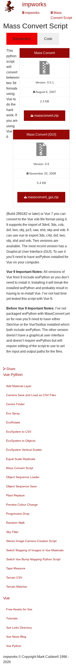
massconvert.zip (46, 115)
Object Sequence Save (21, 486)
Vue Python (13, 375)
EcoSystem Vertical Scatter (24, 449)
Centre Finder (15, 404)
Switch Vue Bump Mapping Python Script (33, 559)
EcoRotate (13, 422)
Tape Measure (15, 568)
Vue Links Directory (19, 627)
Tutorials (12, 618)
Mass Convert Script (19, 468)
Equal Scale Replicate (20, 459)
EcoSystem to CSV (18, 431)
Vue (6, 598)
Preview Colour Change (22, 504)
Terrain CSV (14, 577)
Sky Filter (12, 532)
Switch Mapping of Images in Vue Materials (35, 550)
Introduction (22, 39)
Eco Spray (13, 413)
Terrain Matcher (16, 586)
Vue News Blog (16, 636)
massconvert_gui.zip (43, 197)
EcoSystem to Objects (20, 440)
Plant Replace (15, 495)
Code (48, 39)
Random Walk (15, 522)
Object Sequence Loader (22, 477)
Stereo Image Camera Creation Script (31, 541)
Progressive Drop (17, 513)
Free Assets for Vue (19, 609)
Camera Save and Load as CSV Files (31, 395)
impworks (34, 4)
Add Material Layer (18, 386)
